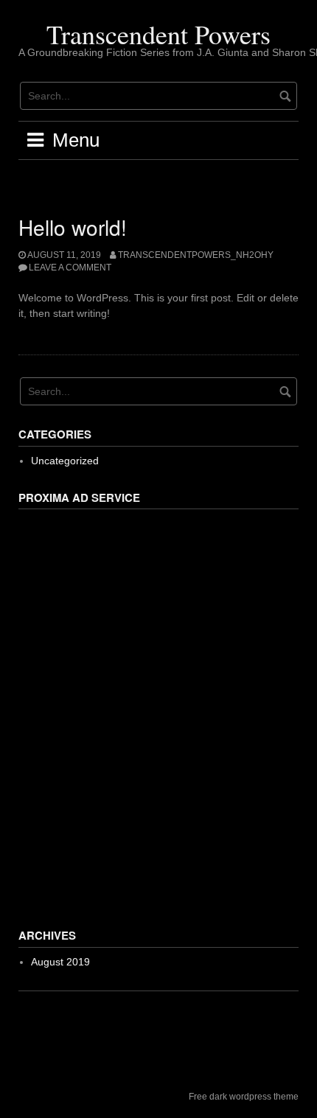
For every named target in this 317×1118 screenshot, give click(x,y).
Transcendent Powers (158, 34)
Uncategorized (65, 461)
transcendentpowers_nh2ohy (196, 255)
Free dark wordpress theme (244, 1096)
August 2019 (60, 962)
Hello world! (72, 227)
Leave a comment (70, 267)
